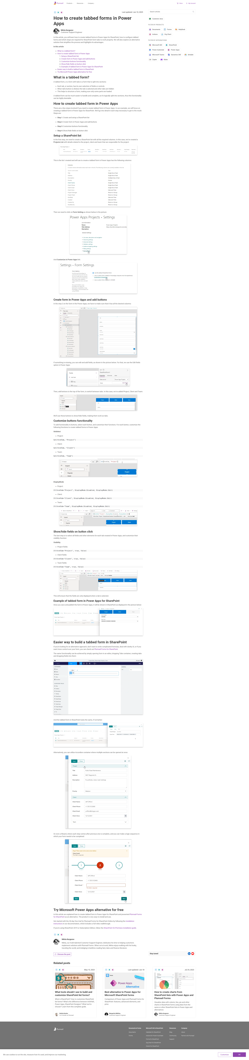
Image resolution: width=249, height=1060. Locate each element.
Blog (170, 1032)
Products (69, 3)
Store (181, 3)
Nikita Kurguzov (67, 30)
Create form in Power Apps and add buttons (78, 59)
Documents (132, 1032)
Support (171, 1039)
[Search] (193, 12)
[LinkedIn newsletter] (189, 953)
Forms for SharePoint (152, 1039)
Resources (80, 3)
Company (91, 3)
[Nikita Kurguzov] (56, 31)
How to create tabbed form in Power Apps (73, 54)
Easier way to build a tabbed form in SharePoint (75, 69)
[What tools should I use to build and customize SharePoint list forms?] (75, 981)
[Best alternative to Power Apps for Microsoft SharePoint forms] (124, 981)
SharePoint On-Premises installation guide (120, 928)
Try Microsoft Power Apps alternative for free (74, 72)
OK (239, 1055)
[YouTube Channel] (192, 953)
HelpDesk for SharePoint (153, 1032)
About (183, 1032)
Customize (224, 1055)
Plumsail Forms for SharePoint (106, 649)
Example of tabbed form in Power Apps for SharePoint (82, 67)
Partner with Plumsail (187, 1035)
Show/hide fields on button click (73, 64)
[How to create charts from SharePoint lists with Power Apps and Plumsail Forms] (174, 981)
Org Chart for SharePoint (153, 1042)
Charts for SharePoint (152, 1046)
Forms (131, 1035)
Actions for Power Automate (154, 1035)
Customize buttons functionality (73, 61)
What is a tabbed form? (66, 51)
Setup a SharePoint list (70, 56)
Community (172, 1035)
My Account (192, 3)
